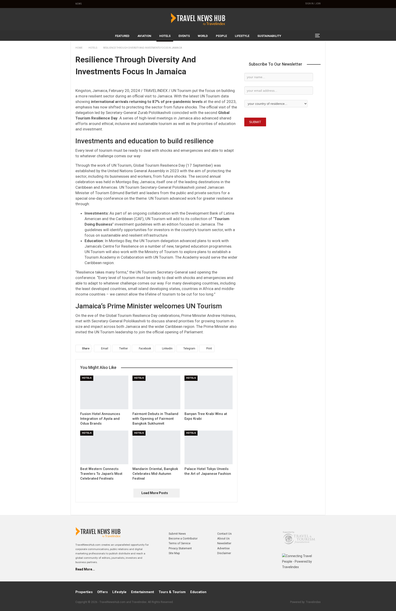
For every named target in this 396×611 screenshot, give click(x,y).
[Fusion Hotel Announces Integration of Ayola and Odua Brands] (104, 392)
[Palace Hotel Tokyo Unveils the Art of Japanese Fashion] (208, 447)
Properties (84, 592)
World (203, 36)
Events (184, 36)
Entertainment (142, 592)
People (221, 36)
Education (198, 592)
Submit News (177, 533)
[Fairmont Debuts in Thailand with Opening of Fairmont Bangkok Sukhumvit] (156, 392)
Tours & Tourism (172, 592)
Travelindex (313, 602)
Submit (255, 122)
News (78, 4)
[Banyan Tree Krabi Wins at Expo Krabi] (208, 392)
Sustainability (269, 36)
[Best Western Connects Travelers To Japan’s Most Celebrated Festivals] (104, 447)
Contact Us (224, 533)
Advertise (223, 548)
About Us (223, 538)
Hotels (164, 36)
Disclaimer (224, 553)
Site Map (174, 553)
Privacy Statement (180, 548)
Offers (102, 592)
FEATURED (122, 36)
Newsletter (224, 543)
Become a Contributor (183, 538)
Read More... (85, 569)
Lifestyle (242, 36)
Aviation (144, 36)
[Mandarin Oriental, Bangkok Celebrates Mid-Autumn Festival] (156, 447)
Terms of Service (179, 543)
